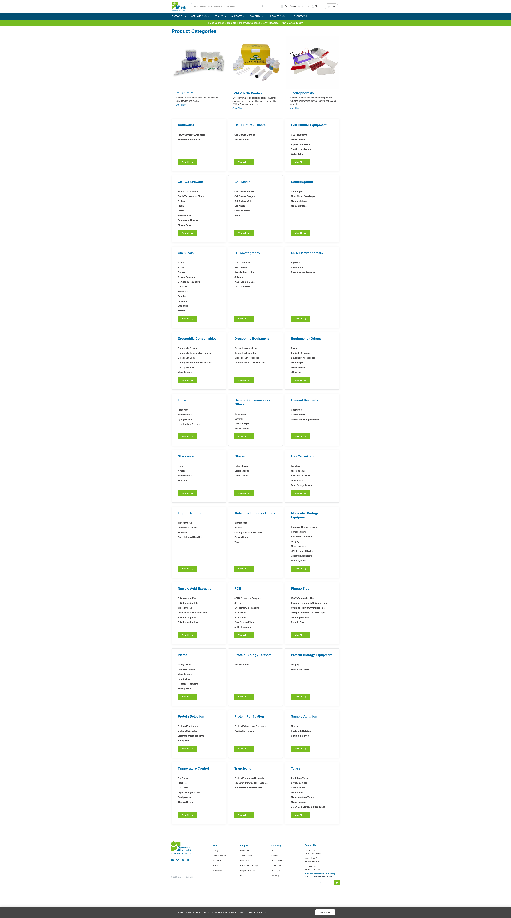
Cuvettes (239, 418)
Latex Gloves (241, 465)
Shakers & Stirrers (300, 735)
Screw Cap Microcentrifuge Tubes (308, 806)
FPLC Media (240, 267)
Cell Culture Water (243, 201)
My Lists (305, 6)
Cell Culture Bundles (244, 134)
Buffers (181, 272)
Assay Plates (184, 664)
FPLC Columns (242, 262)
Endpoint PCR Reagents (246, 607)
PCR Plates (240, 612)
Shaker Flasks (185, 225)
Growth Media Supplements (305, 419)
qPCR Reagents (242, 626)
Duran (181, 465)
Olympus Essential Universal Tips (308, 612)
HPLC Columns (242, 286)
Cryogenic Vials (299, 782)
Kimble (181, 470)
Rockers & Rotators (301, 730)
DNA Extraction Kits (188, 602)
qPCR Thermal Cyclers (302, 550)
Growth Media (298, 414)
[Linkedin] (188, 860)
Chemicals (296, 409)
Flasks (181, 205)
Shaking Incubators (301, 149)
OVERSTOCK (300, 16)
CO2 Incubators (299, 134)
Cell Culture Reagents (245, 196)
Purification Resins (244, 730)
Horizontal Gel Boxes (301, 536)
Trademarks (276, 865)
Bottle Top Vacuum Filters (191, 196)
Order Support (246, 855)
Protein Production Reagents (249, 778)
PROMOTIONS (277, 16)
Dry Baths (183, 778)
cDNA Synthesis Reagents (247, 598)
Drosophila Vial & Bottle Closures (195, 362)
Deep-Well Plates (186, 669)
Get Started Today (292, 23)
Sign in (318, 6)
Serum (237, 215)
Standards (183, 305)
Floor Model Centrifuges (303, 196)
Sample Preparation (244, 272)
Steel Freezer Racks (301, 475)
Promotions (218, 870)
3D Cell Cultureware (188, 191)
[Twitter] (177, 860)
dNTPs (237, 602)
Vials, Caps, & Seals (244, 281)
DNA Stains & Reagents (303, 272)
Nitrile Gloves (241, 475)
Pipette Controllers (300, 144)
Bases (181, 267)
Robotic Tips (297, 622)
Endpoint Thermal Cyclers (304, 526)
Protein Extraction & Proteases (250, 726)
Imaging (295, 541)
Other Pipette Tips (300, 617)
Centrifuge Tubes (299, 778)
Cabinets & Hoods (300, 352)
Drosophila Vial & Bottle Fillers (249, 362)
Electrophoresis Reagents (191, 735)
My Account (245, 850)
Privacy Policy (277, 870)
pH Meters (296, 372)
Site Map (275, 875)
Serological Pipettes (188, 220)
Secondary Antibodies (189, 139)
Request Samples (248, 870)
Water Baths (297, 153)
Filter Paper (183, 409)
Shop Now (181, 105)
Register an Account (248, 860)
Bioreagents (240, 522)
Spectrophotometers (301, 555)
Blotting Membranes (188, 726)
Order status (290, 6)
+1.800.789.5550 (313, 854)
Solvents (182, 300)
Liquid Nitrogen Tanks (189, 792)
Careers (275, 855)
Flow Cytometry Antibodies (191, 134)
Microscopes (297, 362)
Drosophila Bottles (187, 348)
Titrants (182, 310)
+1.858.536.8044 (313, 861)
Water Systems (298, 560)
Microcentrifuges (299, 201)
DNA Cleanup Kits (187, 598)
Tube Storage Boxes (301, 485)
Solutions (182, 296)
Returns (243, 875)
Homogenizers (298, 531)
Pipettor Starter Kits (188, 527)
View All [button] (185, 161)
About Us (275, 850)
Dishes (181, 201)
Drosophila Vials (186, 367)
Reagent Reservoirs (188, 683)
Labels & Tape (241, 423)
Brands (216, 865)
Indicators (183, 291)
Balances (295, 348)
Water (237, 541)
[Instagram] (183, 860)
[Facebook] (172, 860)
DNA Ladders (298, 267)
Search (261, 6)
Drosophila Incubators (245, 352)
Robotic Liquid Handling (190, 537)
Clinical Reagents (186, 277)
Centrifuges (297, 191)
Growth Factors (242, 210)
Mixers (294, 726)
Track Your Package (249, 865)
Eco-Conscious (278, 860)
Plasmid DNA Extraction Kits (192, 612)
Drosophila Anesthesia (246, 348)
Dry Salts (182, 286)
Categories (217, 850)
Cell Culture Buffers (244, 191)
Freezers (182, 782)
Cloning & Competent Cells (248, 532)
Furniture (295, 465)
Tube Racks (297, 480)
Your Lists (217, 860)
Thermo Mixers (185, 802)
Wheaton (182, 480)
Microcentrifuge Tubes (302, 797)
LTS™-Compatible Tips (302, 598)
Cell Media (239, 205)
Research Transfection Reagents (251, 782)
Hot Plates (183, 787)
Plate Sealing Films (244, 622)
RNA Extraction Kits (188, 622)
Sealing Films (184, 688)
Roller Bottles (184, 215)
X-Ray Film (183, 740)
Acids (181, 262)
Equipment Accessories (303, 357)
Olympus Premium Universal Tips (308, 607)
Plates (181, 210)
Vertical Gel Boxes (300, 669)
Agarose (295, 262)
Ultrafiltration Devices (189, 424)
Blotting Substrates (187, 730)
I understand (325, 912)
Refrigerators (184, 797)
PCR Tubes (240, 617)
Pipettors (182, 532)
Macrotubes (297, 792)
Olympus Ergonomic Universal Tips (309, 602)
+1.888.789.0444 (313, 869)
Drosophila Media (186, 357)
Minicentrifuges (299, 205)
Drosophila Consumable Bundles (194, 352)
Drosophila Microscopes (246, 357)
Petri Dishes (184, 678)
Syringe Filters (185, 419)
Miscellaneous (241, 139)
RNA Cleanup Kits (187, 617)
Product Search (219, 855)
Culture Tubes (298, 787)
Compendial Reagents (189, 281)
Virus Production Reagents (248, 787)
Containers (240, 413)
